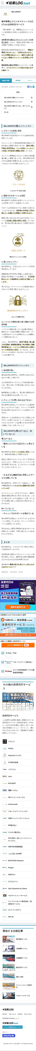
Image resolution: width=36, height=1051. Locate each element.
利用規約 (20, 1014)
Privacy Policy (28, 1014)
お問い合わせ (12, 1014)
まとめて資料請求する (15, 645)
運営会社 (4, 1014)
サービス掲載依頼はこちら (12, 1027)
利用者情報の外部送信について (10, 1018)
